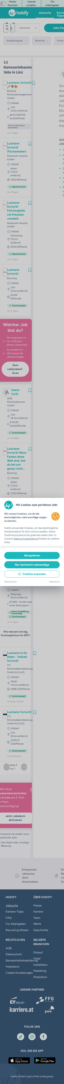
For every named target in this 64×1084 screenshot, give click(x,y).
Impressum (54, 581)
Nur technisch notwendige (32, 564)
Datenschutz (10, 581)
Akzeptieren (32, 555)
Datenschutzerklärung (26, 538)
